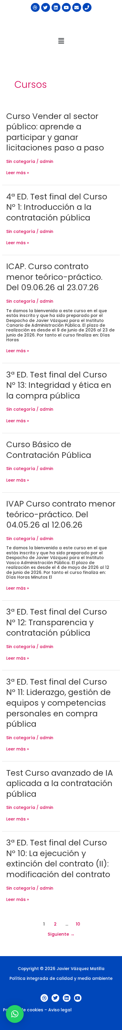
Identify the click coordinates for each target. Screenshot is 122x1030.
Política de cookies (23, 1010)
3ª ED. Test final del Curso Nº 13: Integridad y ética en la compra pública (58, 385)
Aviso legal (60, 1010)
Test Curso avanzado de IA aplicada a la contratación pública (59, 783)
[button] (61, 41)
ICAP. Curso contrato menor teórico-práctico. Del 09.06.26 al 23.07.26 (54, 277)
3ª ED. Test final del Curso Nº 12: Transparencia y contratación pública (56, 622)
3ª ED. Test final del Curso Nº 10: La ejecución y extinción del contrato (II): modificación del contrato (58, 858)
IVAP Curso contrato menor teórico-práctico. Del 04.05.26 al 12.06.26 (60, 514)
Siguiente (61, 934)
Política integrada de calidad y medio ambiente (61, 978)
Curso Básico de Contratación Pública (48, 450)
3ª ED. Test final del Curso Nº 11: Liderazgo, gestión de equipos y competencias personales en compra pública (58, 703)
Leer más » (17, 173)
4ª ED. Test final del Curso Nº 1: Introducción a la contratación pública (56, 207)
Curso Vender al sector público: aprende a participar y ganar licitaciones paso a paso (55, 132)
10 (78, 924)
